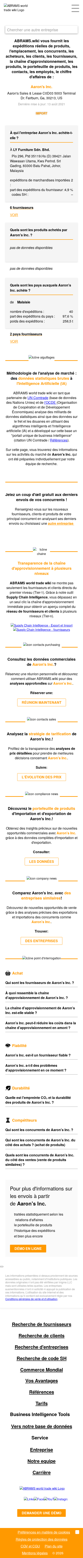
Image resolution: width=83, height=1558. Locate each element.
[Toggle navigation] (75, 8)
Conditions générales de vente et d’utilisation (31, 1299)
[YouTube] (44, 1499)
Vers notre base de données (41, 1426)
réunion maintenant (42, 702)
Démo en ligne (28, 1248)
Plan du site (54, 1546)
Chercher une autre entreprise (32, 29)
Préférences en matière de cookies (44, 1532)
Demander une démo (41, 1512)
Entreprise (41, 1449)
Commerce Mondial (41, 1369)
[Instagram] (56, 1499)
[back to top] (1, 1266)
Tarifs (42, 1403)
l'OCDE (50, 402)
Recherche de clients (41, 1335)
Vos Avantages (41, 1380)
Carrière (42, 1472)
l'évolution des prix (42, 776)
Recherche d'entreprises (41, 1346)
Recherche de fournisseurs (41, 1324)
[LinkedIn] (24, 1499)
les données (41, 861)
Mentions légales (35, 1552)
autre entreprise (61, 523)
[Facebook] (34, 1499)
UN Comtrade (37, 397)
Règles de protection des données (41, 1539)
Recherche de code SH (42, 1358)
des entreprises (41, 940)
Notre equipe (41, 1460)
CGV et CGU (30, 1546)
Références (58, 440)
